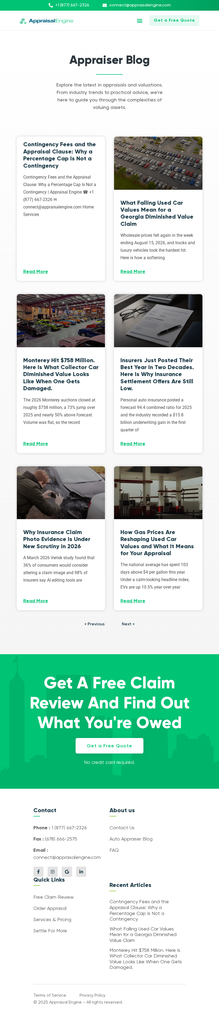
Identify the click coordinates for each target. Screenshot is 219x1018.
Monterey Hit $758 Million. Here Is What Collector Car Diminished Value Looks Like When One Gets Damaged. (61, 374)
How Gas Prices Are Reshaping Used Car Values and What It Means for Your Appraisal (157, 542)
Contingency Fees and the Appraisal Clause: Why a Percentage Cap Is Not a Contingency (59, 155)
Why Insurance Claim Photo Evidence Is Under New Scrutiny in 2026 (56, 539)
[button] (139, 20)
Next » (128, 624)
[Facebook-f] (38, 872)
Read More (35, 271)
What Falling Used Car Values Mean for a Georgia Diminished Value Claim (156, 213)
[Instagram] (53, 872)
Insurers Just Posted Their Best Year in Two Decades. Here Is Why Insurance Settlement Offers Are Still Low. (157, 374)
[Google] (67, 872)
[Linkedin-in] (81, 872)
